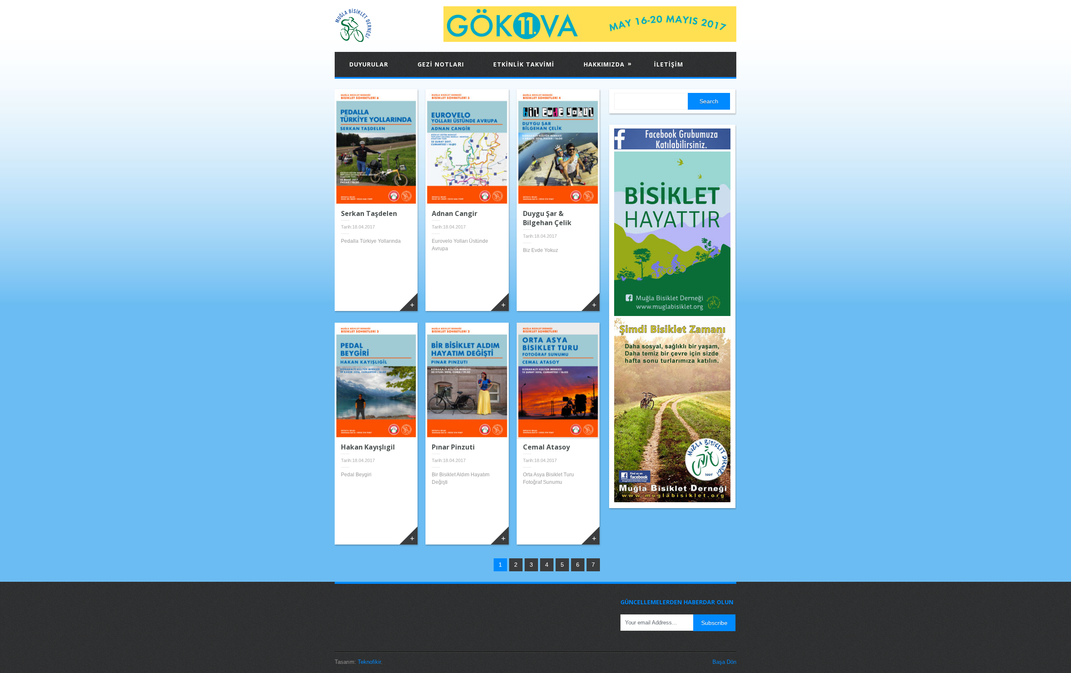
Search (708, 101)
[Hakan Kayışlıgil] (376, 381)
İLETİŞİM (668, 64)
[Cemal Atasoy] (558, 381)
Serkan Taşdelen (369, 213)
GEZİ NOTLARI (441, 64)
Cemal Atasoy (546, 447)
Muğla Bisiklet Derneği (376, 25)
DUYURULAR (368, 64)
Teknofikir (369, 662)
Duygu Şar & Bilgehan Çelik (547, 218)
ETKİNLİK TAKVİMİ (523, 64)
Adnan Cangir (454, 213)
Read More (409, 302)
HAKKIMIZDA (608, 63)
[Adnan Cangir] (466, 147)
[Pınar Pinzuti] (466, 381)
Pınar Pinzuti (453, 447)
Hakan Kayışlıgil (368, 447)
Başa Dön (724, 662)
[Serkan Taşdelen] (376, 147)
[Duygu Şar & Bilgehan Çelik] (558, 147)
